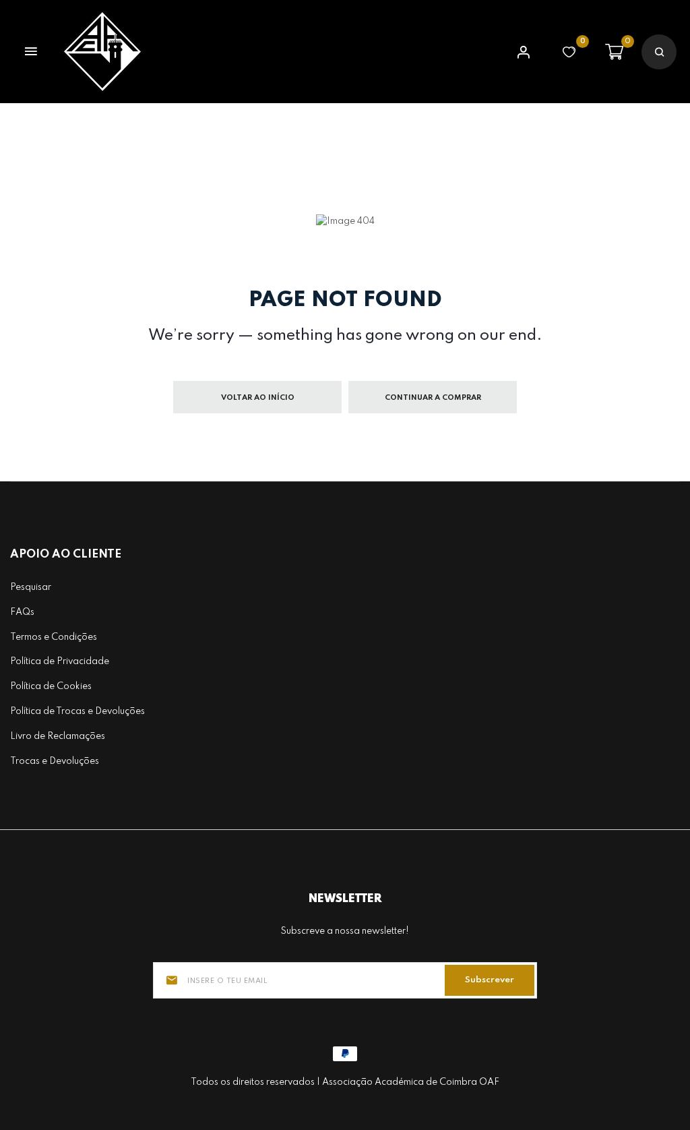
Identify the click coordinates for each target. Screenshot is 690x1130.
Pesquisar (30, 587)
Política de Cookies (51, 686)
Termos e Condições (53, 637)
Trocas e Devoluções (54, 761)
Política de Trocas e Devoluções (77, 711)
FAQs (22, 612)
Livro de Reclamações (57, 736)
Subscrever (489, 980)
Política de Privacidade (59, 661)
